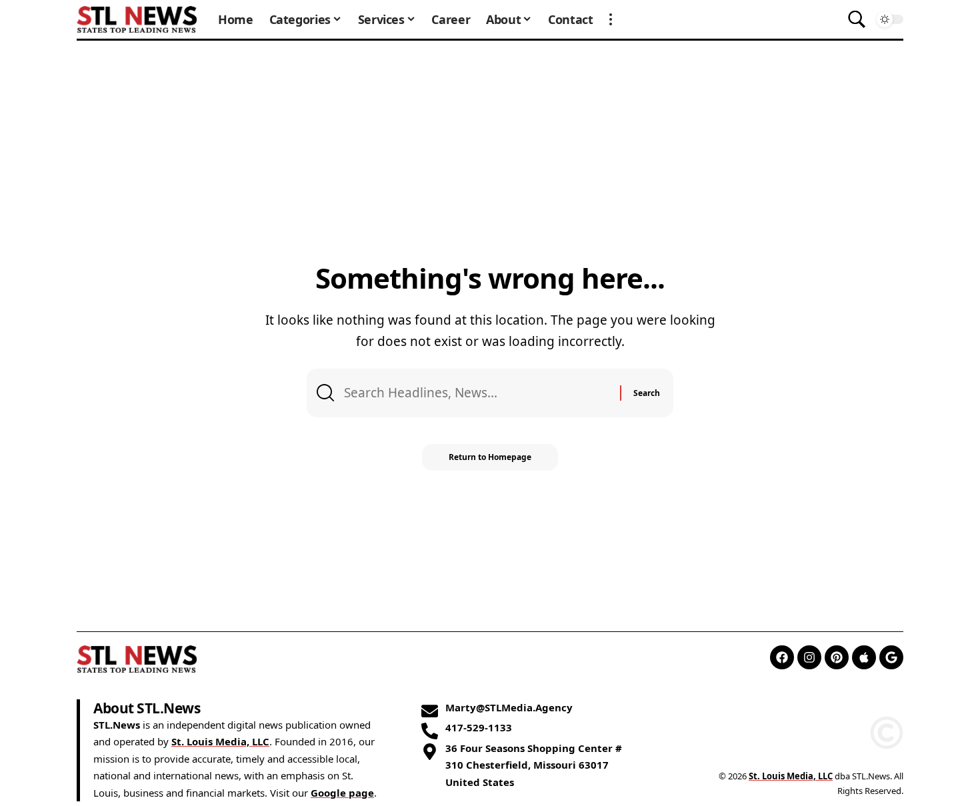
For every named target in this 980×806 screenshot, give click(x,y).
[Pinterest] (837, 657)
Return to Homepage (490, 457)
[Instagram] (809, 657)
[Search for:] (477, 393)
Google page (342, 792)
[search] (857, 19)
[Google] (891, 657)
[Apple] (864, 657)
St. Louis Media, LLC (220, 741)
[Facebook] (782, 657)
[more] (610, 19)
